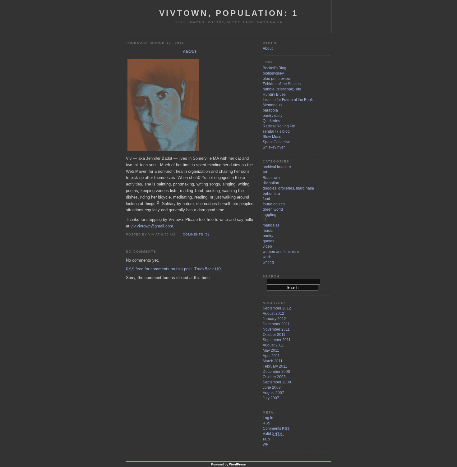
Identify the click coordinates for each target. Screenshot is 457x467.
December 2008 (276, 371)
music (268, 230)
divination (271, 183)
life (265, 220)
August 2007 (273, 393)
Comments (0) (196, 234)
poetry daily (272, 115)
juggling (269, 215)
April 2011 (271, 356)
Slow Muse (272, 137)
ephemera (271, 193)
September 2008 (277, 382)
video (267, 246)
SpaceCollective (276, 142)
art (265, 172)
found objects (274, 204)
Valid (274, 434)
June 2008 (272, 387)
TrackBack (208, 269)
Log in (268, 418)
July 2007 (271, 398)
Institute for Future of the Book (288, 100)
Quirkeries (271, 121)
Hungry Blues (274, 94)
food (266, 199)
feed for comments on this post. (159, 269)
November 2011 (276, 329)
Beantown (271, 178)
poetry (268, 236)
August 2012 (273, 313)
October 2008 (274, 377)
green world (273, 209)
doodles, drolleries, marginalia (288, 188)
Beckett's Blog (274, 68)
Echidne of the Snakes (282, 84)
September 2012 (277, 308)
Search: (272, 276)
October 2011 (274, 334)
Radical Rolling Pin (279, 126)
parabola (270, 110)
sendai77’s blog (276, 131)
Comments (276, 428)
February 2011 (275, 366)
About (190, 51)
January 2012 (274, 319)
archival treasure (277, 167)
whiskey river (274, 147)
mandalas (271, 225)
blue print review (277, 78)
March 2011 (273, 361)
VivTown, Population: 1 (228, 13)
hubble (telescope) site (282, 89)
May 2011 (271, 350)
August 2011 (273, 345)
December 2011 (276, 324)
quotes (268, 241)
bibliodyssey (273, 73)
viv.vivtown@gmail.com (152, 226)
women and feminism (281, 252)
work (267, 257)
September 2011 (277, 340)
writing (268, 262)
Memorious (272, 105)
